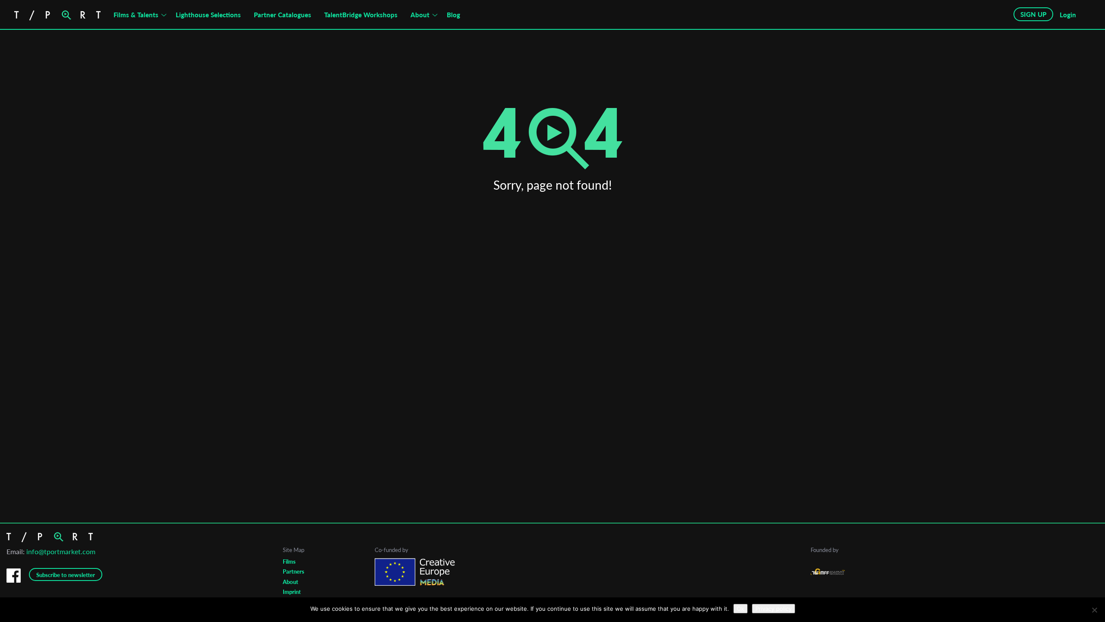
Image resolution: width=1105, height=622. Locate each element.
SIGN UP (1033, 14)
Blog (453, 15)
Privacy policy (773, 608)
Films (289, 561)
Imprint (292, 591)
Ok (740, 608)
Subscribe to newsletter (65, 574)
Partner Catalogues (282, 15)
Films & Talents (136, 15)
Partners (293, 571)
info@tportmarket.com (60, 551)
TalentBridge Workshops (361, 15)
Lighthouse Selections (208, 15)
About (419, 15)
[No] (1094, 610)
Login (1068, 15)
